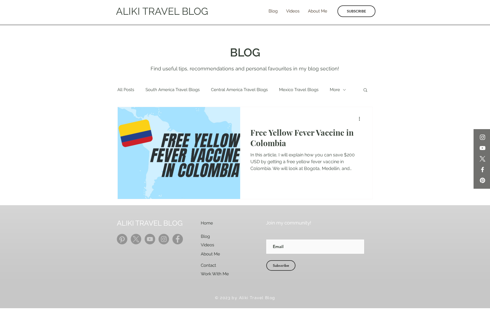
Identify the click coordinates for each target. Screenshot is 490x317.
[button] (365, 90)
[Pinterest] (482, 180)
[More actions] (361, 118)
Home (207, 223)
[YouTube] (482, 148)
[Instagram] (482, 137)
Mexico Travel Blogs (298, 89)
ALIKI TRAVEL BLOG (162, 11)
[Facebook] (482, 169)
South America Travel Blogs (172, 89)
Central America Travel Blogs (239, 89)
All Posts (125, 89)
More (335, 89)
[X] (482, 158)
